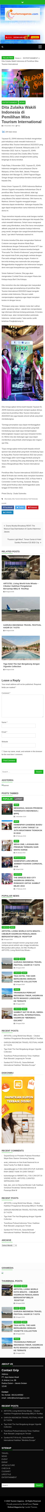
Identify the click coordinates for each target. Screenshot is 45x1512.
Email (4, 732)
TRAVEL (16, 989)
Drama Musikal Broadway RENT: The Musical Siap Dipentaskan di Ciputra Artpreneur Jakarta (22, 529)
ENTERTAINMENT (9, 102)
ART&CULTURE (8, 1465)
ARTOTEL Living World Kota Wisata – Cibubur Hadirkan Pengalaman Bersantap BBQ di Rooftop (20, 586)
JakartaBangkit (9, 1169)
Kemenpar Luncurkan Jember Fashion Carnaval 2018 (28, 864)
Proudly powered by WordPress (19, 1504)
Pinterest (33, 507)
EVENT (16, 959)
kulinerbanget (9, 1176)
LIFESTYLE (17, 874)
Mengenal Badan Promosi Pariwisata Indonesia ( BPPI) (28, 811)
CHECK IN (5, 927)
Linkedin (8, 512)
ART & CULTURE (19, 858)
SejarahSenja (9, 1156)
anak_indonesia (10, 1162)
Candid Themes (31, 1507)
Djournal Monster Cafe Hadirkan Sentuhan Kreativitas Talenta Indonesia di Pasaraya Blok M (23, 1187)
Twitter (21, 507)
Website (5, 742)
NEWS (22, 102)
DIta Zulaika (8, 499)
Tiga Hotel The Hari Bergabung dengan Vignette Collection (25, 979)
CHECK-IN (6, 1468)
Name (4, 722)
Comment (6, 693)
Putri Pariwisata (33, 499)
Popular (7, 799)
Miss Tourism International (20, 499)
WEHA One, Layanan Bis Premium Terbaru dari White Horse (26, 847)
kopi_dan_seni (9, 1185)
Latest (18, 799)
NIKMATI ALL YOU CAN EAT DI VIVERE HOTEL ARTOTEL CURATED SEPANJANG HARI (23, 1178)
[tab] (8, 799)
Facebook (8, 507)
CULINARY (6, 1471)
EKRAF (5, 1462)
